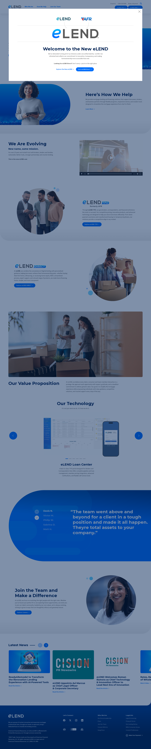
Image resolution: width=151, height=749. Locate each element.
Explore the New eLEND (64, 69)
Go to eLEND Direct (84, 69)
